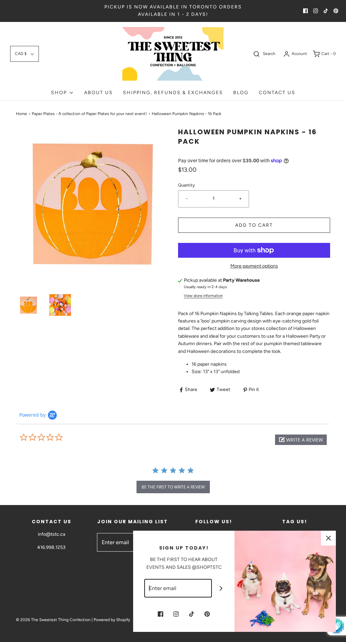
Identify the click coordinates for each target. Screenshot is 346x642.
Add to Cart (254, 225)
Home (21, 113)
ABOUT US (98, 92)
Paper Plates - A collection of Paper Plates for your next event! (89, 113)
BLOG (241, 92)
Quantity (186, 185)
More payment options (254, 266)
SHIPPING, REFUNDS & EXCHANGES (173, 92)
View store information (203, 295)
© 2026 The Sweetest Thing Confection (53, 619)
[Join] (221, 588)
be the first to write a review (173, 487)
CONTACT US (277, 92)
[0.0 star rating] (56, 437)
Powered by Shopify (112, 619)
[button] (24, 54)
